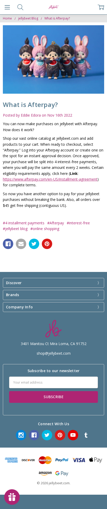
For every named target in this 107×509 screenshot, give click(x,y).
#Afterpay (55, 222)
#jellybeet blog (15, 228)
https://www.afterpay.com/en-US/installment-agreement (50, 179)
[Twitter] (34, 244)
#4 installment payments (23, 222)
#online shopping (44, 228)
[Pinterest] (47, 244)
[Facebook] (8, 244)
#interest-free (78, 222)
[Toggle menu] (7, 7)
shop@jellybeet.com (54, 353)
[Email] (21, 244)
